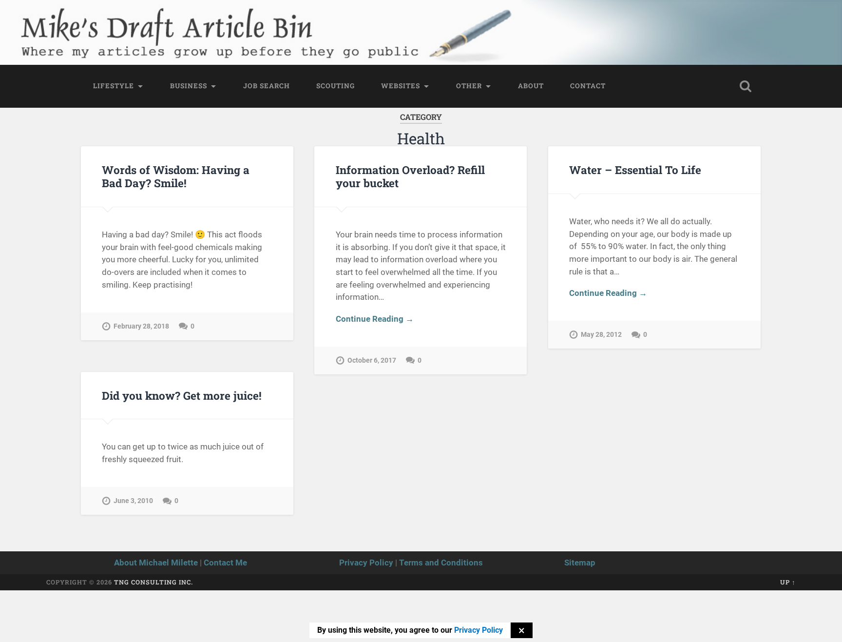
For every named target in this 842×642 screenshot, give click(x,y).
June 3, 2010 (133, 501)
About (531, 85)
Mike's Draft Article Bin (156, 22)
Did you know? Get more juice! (182, 395)
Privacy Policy (366, 562)
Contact (588, 85)
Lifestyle (113, 85)
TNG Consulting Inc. (153, 582)
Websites (400, 85)
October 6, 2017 (371, 360)
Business (188, 85)
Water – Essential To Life (635, 169)
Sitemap (579, 562)
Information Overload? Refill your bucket (410, 176)
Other (469, 85)
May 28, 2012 (601, 335)
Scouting (335, 85)
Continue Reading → (375, 319)
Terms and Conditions (441, 562)
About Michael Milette (156, 562)
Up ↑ (788, 582)
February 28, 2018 (141, 326)
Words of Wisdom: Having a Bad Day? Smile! (175, 176)
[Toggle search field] (745, 86)
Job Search (266, 85)
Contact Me (225, 562)
